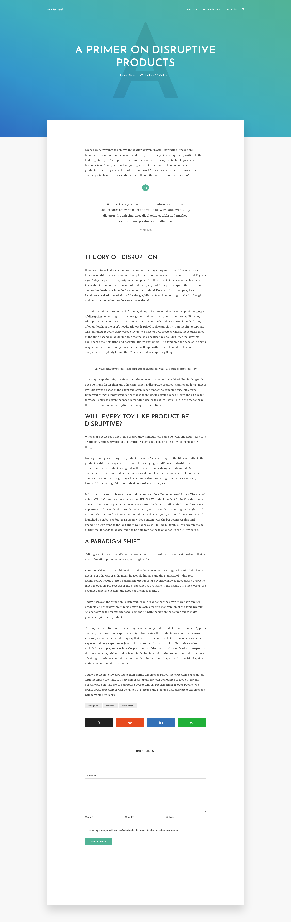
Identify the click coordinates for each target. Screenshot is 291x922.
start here (192, 9)
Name (89, 817)
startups (110, 705)
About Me (232, 9)
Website (170, 817)
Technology (147, 75)
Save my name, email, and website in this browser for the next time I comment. (134, 830)
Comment (90, 775)
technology (127, 705)
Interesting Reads (212, 9)
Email (129, 817)
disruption (93, 705)
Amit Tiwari (129, 75)
